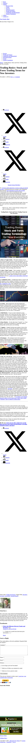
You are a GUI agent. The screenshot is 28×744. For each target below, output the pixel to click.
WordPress (8, 742)
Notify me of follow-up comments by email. (12, 668)
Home (1, 62)
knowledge (7, 596)
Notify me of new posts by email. (9, 671)
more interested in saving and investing (15, 190)
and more (10, 388)
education (25, 594)
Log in (14, 742)
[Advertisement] (14, 38)
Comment (3, 645)
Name (2, 657)
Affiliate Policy (3, 738)
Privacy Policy (3, 735)
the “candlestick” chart (5, 283)
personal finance (14, 596)
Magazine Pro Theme (15, 740)
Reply (4, 635)
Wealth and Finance (11, 594)
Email (2, 660)
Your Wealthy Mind (4, 19)
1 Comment (17, 76)
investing (2, 596)
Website (2, 663)
